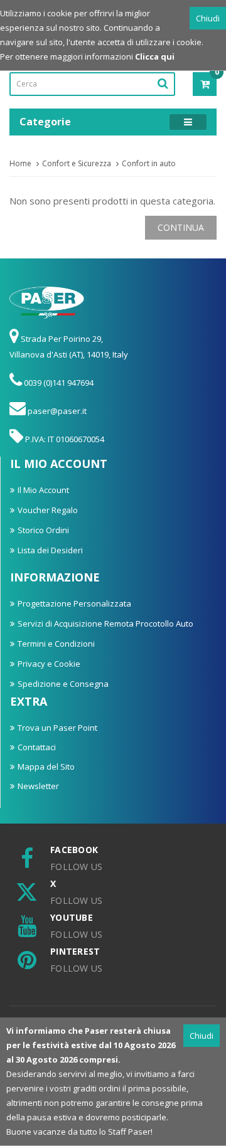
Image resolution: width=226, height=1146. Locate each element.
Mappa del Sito (46, 766)
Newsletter (38, 786)
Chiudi (208, 18)
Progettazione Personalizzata (74, 603)
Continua (181, 227)
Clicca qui (155, 56)
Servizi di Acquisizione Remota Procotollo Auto (105, 623)
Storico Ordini (43, 530)
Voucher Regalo (48, 510)
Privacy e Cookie (49, 663)
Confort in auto (149, 163)
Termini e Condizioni (56, 643)
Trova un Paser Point (57, 727)
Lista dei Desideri (50, 550)
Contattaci (37, 747)
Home (20, 163)
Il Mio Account (43, 490)
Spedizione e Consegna (63, 683)
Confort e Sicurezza (76, 163)
